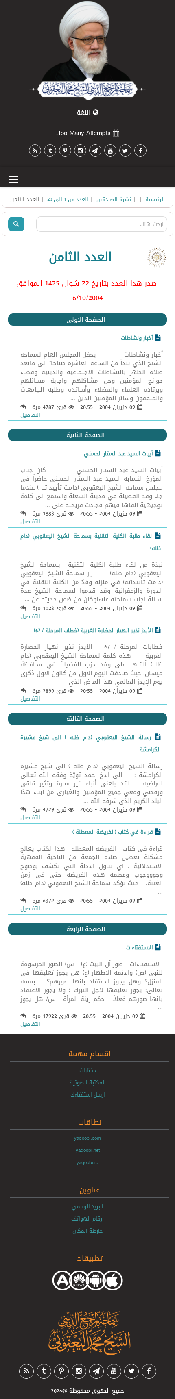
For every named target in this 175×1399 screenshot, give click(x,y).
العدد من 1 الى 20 (67, 199)
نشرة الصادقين (113, 199)
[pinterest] (65, 150)
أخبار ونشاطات (137, 338)
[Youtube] (110, 150)
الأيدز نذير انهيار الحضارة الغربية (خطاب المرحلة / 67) (93, 630)
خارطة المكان (87, 1231)
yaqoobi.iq (87, 1162)
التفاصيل (30, 415)
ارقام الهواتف (87, 1218)
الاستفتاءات (139, 947)
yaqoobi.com (87, 1138)
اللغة (85, 112)
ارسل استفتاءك (87, 1094)
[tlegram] (95, 150)
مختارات (87, 1070)
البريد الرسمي (87, 1206)
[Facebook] (140, 150)
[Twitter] (125, 150)
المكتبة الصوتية (88, 1082)
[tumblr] (50, 150)
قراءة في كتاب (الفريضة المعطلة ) (112, 832)
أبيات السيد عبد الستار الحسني (118, 453)
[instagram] (80, 150)
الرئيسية (155, 199)
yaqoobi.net (88, 1150)
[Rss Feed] (35, 150)
